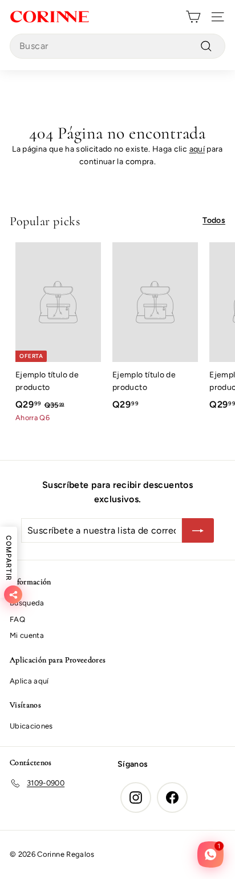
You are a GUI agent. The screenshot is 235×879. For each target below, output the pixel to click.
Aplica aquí (29, 681)
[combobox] (117, 46)
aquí (197, 149)
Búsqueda (27, 603)
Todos (213, 220)
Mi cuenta (27, 635)
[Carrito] (193, 17)
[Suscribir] (198, 530)
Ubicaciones (31, 726)
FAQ (17, 619)
